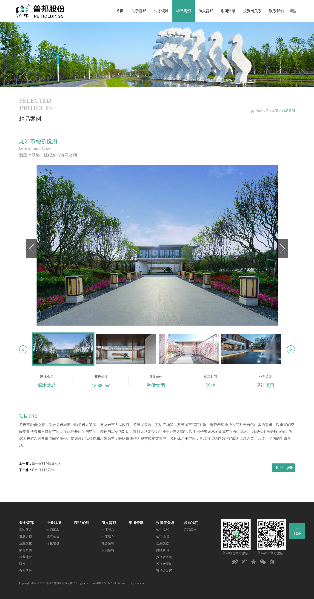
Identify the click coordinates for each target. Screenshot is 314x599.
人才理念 (107, 529)
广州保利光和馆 (43, 470)
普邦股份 (190, 529)
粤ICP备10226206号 (108, 583)
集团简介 (25, 529)
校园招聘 (107, 550)
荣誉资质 (25, 550)
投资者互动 (164, 557)
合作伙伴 (25, 571)
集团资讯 (136, 523)
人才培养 (107, 536)
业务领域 (53, 523)
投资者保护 (164, 564)
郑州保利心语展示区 (46, 463)
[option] (157, 245)
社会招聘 (107, 543)
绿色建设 (52, 543)
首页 (275, 111)
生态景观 (52, 529)
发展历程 (25, 536)
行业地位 (25, 557)
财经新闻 (162, 550)
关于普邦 (26, 523)
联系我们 (191, 523)
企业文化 (25, 543)
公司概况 (162, 529)
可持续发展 (164, 571)
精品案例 (81, 523)
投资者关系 (165, 523)
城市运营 (52, 536)
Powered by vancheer (132, 583)
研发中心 (25, 564)
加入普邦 (108, 523)
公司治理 (162, 536)
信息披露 (162, 543)
